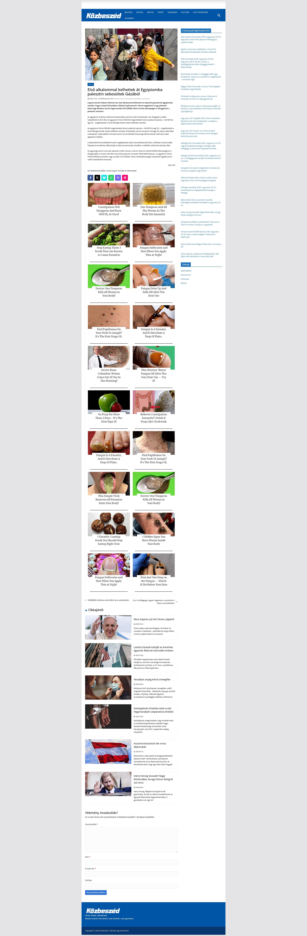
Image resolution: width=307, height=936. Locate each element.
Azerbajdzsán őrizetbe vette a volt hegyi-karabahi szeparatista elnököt (153, 710)
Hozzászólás (91, 824)
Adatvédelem (186, 270)
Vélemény (129, 18)
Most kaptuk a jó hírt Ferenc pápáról (154, 619)
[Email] (125, 178)
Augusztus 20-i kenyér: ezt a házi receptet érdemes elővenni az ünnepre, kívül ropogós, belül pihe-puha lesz (199, 133)
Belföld (129, 12)
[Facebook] (90, 178)
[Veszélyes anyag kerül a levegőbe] (108, 677)
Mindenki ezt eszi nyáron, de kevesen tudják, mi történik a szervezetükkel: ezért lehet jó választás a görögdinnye (201, 108)
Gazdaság (172, 12)
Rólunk (184, 283)
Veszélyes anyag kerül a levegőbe (152, 679)
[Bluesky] (104, 178)
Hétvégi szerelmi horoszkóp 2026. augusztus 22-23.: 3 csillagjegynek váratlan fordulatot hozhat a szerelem (201, 158)
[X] (97, 178)
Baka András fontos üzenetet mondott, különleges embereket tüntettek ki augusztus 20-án (201, 202)
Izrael (121, 99)
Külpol (139, 12)
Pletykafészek (200, 12)
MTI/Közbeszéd (105, 99)
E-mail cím (90, 868)
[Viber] (118, 178)
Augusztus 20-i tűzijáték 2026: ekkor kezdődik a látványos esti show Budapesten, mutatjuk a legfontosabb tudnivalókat (200, 121)
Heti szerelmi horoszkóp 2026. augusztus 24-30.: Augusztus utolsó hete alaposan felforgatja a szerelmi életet (201, 39)
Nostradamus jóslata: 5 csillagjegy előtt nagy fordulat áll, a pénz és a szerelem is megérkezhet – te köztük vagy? (201, 77)
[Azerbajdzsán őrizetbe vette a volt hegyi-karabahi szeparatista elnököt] (108, 706)
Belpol (150, 12)
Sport (161, 12)
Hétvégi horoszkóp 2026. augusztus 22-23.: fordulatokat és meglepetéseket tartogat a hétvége (199, 190)
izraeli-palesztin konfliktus (132, 99)
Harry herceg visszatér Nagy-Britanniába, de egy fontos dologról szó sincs (153, 779)
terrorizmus (146, 99)
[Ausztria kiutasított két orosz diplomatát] (108, 741)
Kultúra (185, 12)
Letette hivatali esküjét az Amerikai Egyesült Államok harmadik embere (153, 649)
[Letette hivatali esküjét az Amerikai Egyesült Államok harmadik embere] (108, 644)
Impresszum (186, 275)
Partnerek (185, 279)
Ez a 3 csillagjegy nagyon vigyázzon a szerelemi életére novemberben (154, 601)
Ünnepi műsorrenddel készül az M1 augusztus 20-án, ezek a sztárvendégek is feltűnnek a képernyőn (200, 234)
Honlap (88, 880)
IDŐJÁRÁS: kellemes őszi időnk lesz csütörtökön (108, 600)
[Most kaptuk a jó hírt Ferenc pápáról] (108, 616)
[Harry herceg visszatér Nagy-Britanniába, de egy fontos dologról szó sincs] (108, 773)
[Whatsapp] (111, 178)
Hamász (116, 99)
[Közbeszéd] (104, 15)
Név (87, 857)
